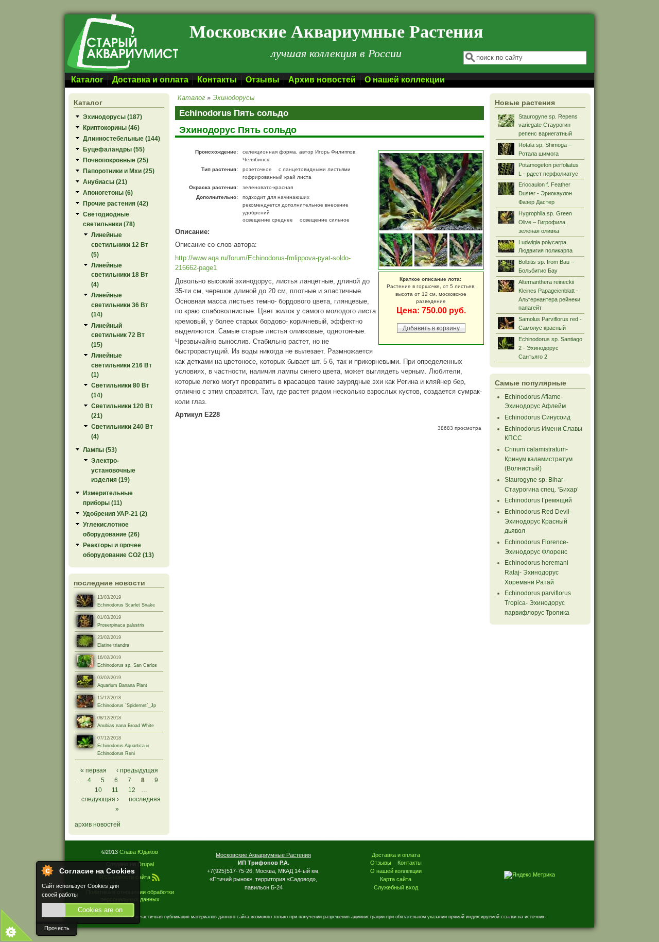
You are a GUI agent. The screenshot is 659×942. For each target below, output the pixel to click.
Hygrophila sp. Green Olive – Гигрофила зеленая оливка (545, 222)
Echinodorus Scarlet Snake (126, 605)
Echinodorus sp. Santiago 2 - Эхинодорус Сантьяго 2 (550, 348)
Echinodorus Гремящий (538, 500)
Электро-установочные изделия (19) (113, 470)
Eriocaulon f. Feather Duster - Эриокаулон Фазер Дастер (545, 193)
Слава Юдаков (138, 852)
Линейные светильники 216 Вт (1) (121, 365)
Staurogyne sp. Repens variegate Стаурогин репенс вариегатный (548, 125)
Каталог (87, 79)
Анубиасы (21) (105, 181)
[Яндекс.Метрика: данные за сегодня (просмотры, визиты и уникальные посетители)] (529, 875)
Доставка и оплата (150, 79)
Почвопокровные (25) (115, 160)
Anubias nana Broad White (125, 725)
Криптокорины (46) (111, 127)
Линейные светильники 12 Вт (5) (119, 244)
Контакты (217, 79)
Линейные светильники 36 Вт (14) (119, 304)
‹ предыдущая (137, 770)
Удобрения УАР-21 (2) (115, 513)
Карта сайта (395, 879)
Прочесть (57, 928)
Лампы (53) (100, 449)
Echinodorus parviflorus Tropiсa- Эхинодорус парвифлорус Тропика (538, 602)
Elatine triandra (113, 645)
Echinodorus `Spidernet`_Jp (126, 705)
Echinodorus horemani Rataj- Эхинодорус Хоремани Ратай (536, 572)
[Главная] (122, 70)
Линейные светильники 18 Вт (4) (119, 275)
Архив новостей (322, 79)
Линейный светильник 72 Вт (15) (118, 335)
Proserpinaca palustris (121, 625)
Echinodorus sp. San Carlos (127, 665)
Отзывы (263, 79)
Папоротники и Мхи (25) (118, 170)
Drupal (145, 864)
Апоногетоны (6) (108, 192)
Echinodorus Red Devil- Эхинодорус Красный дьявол (538, 521)
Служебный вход (396, 887)
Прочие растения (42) (115, 203)
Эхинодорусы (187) (112, 116)
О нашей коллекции (405, 79)
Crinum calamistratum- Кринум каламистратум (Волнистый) (539, 459)
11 (115, 789)
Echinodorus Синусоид (537, 417)
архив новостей (97, 824)
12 (131, 789)
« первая (93, 770)
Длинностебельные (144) (121, 138)
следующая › (100, 799)
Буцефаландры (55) (114, 149)
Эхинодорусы (234, 98)
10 (98, 789)
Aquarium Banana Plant (122, 685)
